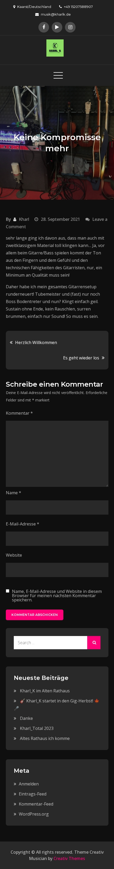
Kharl (24, 219)
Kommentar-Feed (36, 804)
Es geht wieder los (81, 358)
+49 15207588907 (78, 6)
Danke (26, 718)
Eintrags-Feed (32, 794)
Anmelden (29, 784)
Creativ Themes (69, 858)
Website (14, 555)
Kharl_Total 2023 (37, 728)
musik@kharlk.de (56, 14)
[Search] (93, 642)
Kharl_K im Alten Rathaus (45, 691)
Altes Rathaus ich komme (45, 738)
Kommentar (19, 413)
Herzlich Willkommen (36, 342)
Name (13, 493)
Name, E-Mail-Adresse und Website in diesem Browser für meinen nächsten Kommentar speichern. (57, 595)
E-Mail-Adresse (22, 524)
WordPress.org (34, 814)
